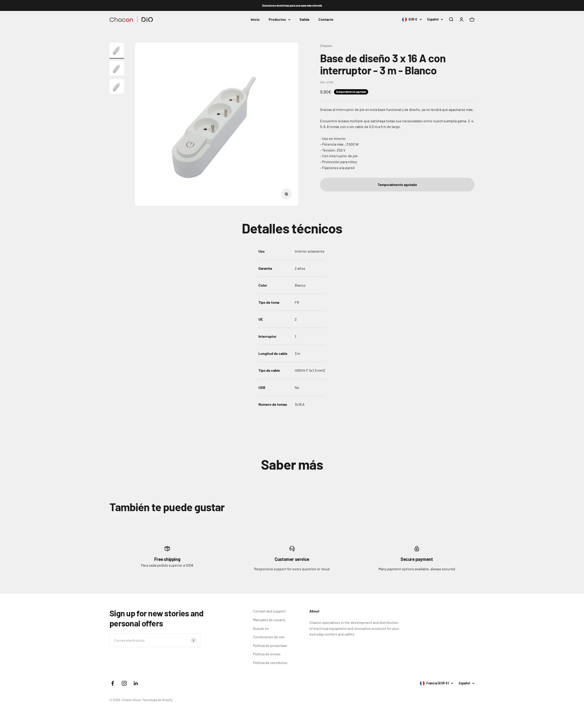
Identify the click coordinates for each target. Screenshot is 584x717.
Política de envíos (267, 654)
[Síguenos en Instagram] (124, 683)
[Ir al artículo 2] (117, 69)
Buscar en (261, 628)
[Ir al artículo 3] (117, 87)
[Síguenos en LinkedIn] (136, 683)
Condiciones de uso (268, 637)
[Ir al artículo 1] (117, 51)
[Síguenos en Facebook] (113, 683)
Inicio (255, 19)
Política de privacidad (270, 645)
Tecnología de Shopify (157, 700)
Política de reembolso (270, 662)
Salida (304, 19)
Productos (277, 19)
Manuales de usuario (269, 620)
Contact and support (269, 611)
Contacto (326, 19)
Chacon (326, 45)
